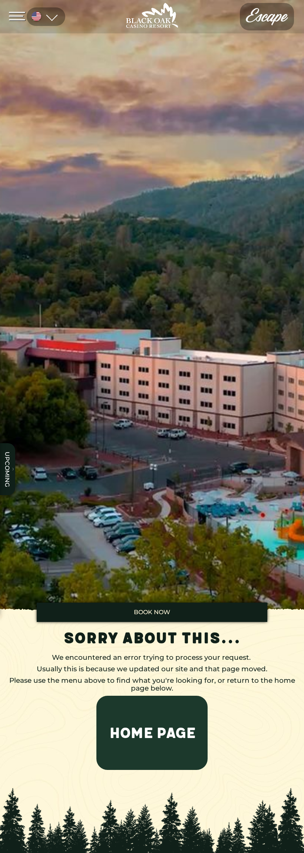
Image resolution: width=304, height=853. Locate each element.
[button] (152, 733)
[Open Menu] (19, 15)
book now (152, 612)
